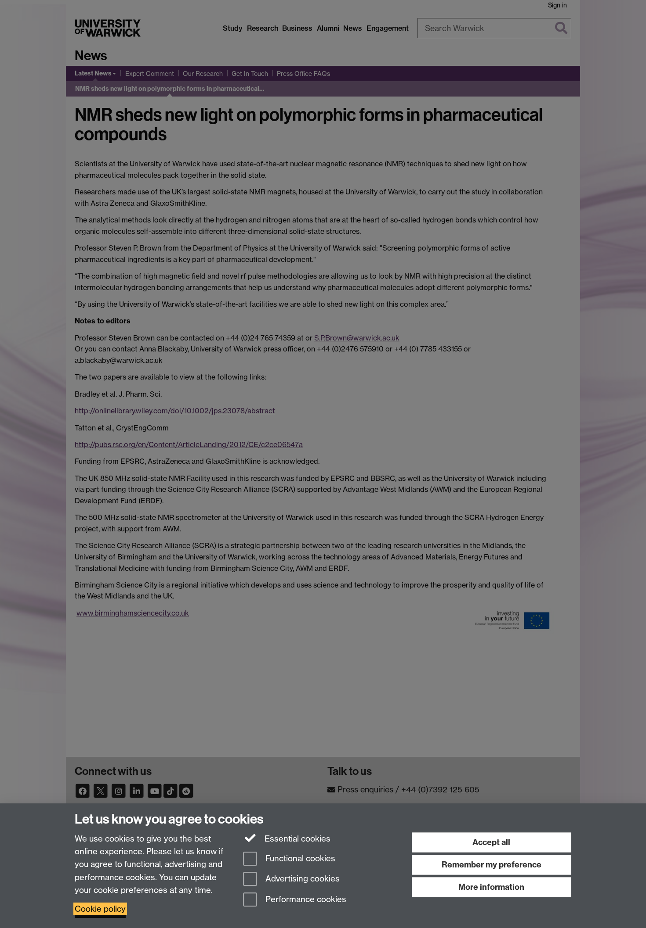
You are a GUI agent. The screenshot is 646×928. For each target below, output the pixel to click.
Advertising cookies (301, 879)
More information (491, 887)
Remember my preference (491, 865)
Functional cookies (299, 858)
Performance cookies (304, 900)
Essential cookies (296, 839)
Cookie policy (100, 909)
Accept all (491, 842)
